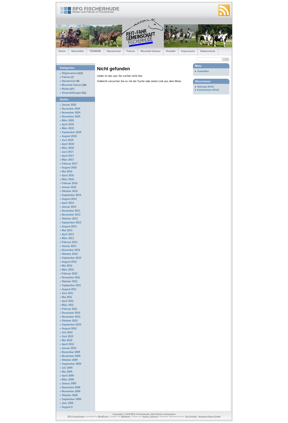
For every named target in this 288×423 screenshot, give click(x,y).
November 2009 (71, 356)
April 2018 (68, 144)
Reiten (65, 89)
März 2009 (68, 379)
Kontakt (170, 51)
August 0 (67, 407)
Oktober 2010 (70, 320)
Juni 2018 (67, 140)
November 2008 (71, 391)
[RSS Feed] (224, 10)
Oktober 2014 (70, 191)
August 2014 (69, 199)
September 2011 (71, 285)
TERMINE (95, 51)
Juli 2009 (67, 367)
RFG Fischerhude (96, 8)
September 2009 (71, 364)
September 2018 (71, 132)
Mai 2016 (67, 171)
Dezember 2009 (71, 352)
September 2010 (71, 324)
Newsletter (77, 51)
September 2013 (71, 222)
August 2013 (69, 226)
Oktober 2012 (70, 254)
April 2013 (68, 234)
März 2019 (68, 128)
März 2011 (68, 305)
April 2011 (68, 301)
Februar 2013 (69, 242)
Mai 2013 (67, 230)
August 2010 (69, 328)
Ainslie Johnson (150, 416)
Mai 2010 (67, 340)
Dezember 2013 (71, 210)
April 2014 (68, 203)
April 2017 (68, 155)
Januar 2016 (69, 187)
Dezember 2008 (71, 387)
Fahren (131, 51)
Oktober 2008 (70, 395)
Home (62, 51)
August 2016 (69, 167)
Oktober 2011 (69, 281)
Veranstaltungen (71, 92)
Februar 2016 (69, 183)
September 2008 (71, 399)
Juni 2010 (67, 336)
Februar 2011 (69, 309)
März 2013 (68, 238)
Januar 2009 (69, 383)
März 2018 (68, 148)
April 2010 (68, 344)
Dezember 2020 (71, 116)
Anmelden (203, 71)
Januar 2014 (69, 207)
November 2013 (71, 214)
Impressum (188, 51)
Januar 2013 (69, 246)
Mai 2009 (67, 371)
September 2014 (71, 195)
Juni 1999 (67, 403)
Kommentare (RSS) (208, 90)
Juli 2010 (67, 332)
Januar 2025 (69, 104)
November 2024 (71, 112)
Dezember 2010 (71, 313)
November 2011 (71, 277)
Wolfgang (125, 416)
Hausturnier (114, 51)
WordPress (103, 416)
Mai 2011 (67, 297)
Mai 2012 (67, 265)
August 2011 (69, 289)
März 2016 (68, 179)
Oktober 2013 (70, 218)
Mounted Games (150, 51)
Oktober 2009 (70, 360)
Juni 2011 (67, 293)
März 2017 (68, 159)
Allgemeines (69, 73)
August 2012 (69, 261)
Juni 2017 (67, 152)
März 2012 (68, 269)
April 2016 (68, 175)
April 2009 (68, 375)
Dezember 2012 (71, 250)
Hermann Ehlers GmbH (209, 416)
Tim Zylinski (191, 416)
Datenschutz (207, 51)
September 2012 (71, 258)
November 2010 (71, 316)
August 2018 (69, 136)
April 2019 (68, 124)
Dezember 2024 (71, 108)
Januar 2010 (69, 348)
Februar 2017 (69, 163)
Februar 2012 (69, 273)
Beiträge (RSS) (205, 87)
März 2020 (68, 120)
